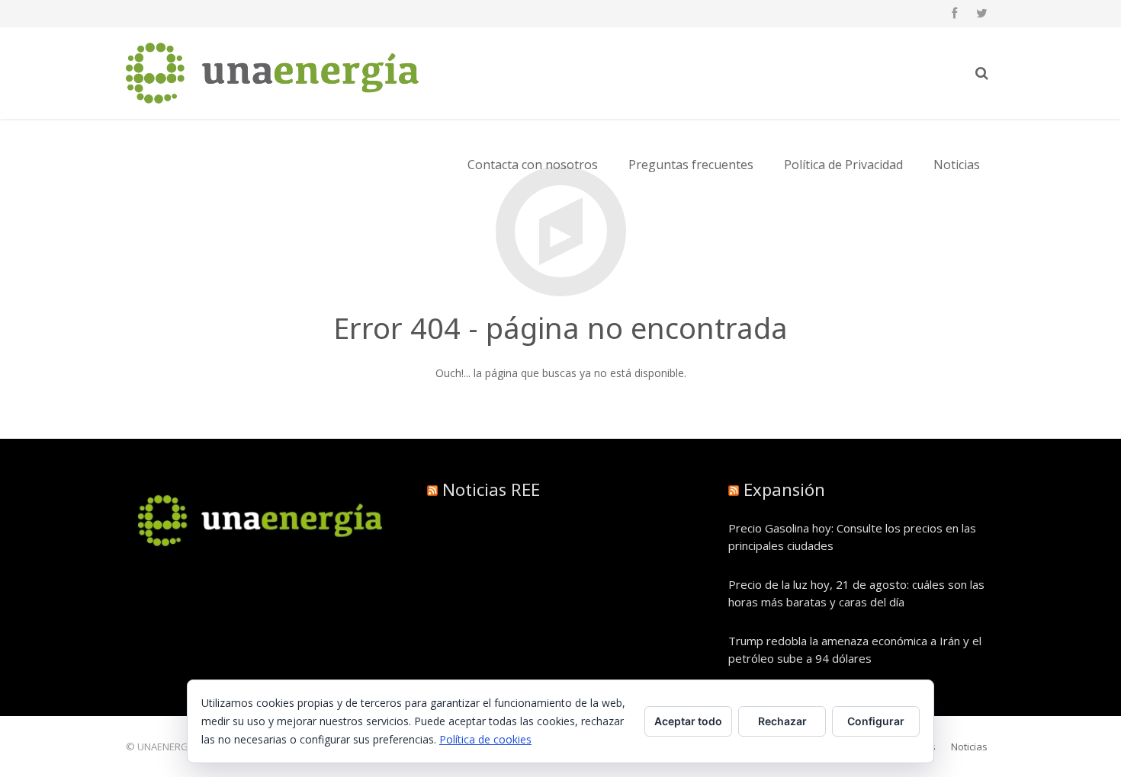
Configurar (875, 721)
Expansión (784, 489)
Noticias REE (491, 489)
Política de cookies (485, 739)
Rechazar (782, 721)
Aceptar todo (688, 721)
